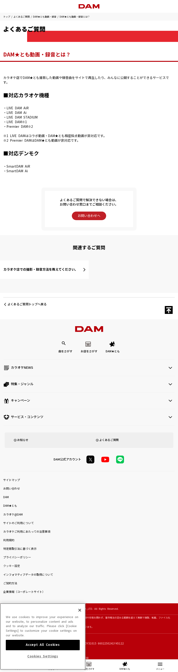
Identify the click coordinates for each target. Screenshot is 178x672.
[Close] (80, 610)
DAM (6, 497)
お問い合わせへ (89, 215)
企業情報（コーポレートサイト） (24, 592)
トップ (6, 17)
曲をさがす (65, 351)
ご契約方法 (10, 583)
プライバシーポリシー (17, 557)
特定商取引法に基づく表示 (20, 548)
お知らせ (22, 440)
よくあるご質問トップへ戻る (27, 304)
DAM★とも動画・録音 (44, 17)
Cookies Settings (42, 656)
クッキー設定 (11, 566)
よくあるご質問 (21, 17)
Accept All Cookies (43, 644)
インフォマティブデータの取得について (28, 574)
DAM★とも (113, 351)
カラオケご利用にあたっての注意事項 (26, 531)
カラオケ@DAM (13, 514)
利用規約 (8, 540)
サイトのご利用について (18, 523)
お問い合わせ (11, 488)
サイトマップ (11, 480)
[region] (43, 636)
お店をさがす (89, 351)
